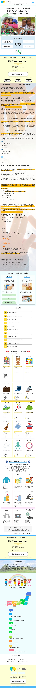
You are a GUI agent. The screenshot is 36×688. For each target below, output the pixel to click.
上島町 (26, 568)
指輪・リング (28, 454)
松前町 (11, 569)
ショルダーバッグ (6, 397)
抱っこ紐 (16, 456)
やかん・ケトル (28, 434)
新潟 (15, 625)
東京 (11, 620)
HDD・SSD (16, 396)
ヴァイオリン (5, 433)
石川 (11, 629)
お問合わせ (21, 673)
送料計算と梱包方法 (11, 659)
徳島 (13, 643)
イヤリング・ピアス (28, 455)
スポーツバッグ (6, 396)
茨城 (17, 620)
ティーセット (5, 454)
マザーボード (16, 398)
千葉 (15, 620)
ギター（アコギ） (6, 432)
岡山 (19, 647)
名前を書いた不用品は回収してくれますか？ (14, 316)
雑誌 (4, 367)
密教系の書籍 (5, 375)
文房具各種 (5, 413)
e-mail (16, 53)
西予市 (18, 568)
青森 (11, 616)
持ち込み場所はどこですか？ (12, 336)
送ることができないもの (23, 661)
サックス (5, 434)
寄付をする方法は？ (22, 658)
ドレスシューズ (17, 434)
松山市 (6, 566)
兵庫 (13, 638)
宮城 (21, 616)
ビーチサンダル (17, 435)
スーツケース (5, 398)
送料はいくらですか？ (10, 326)
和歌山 (21, 638)
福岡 (11, 651)
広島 (17, 647)
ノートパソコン (17, 395)
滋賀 (17, 638)
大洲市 (6, 568)
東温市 (22, 568)
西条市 (27, 566)
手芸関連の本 (5, 378)
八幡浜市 (18, 566)
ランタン (27, 417)
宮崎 (21, 651)
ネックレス (27, 456)
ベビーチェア (16, 455)
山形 (15, 616)
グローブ (16, 418)
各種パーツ (16, 399)
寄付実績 (9, 663)
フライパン (27, 433)
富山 (15, 629)
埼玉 (13, 620)
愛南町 (6, 571)
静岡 (13, 634)
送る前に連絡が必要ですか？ (12, 346)
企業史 (4, 373)
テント (27, 413)
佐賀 (13, 651)
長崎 (15, 651)
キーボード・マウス (17, 397)
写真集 (4, 368)
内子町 (18, 569)
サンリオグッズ (17, 368)
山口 (13, 647)
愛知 (11, 634)
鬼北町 (30, 569)
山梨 (11, 625)
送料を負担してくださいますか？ (12, 329)
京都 (15, 638)
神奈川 (23, 620)
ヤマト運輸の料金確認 (9, 298)
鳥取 (15, 647)
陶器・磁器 (5, 453)
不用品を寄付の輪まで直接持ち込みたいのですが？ (15, 339)
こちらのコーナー (21, 77)
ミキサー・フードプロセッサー (29, 437)
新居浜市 (22, 566)
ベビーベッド (16, 454)
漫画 (4, 377)
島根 (11, 647)
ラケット (16, 413)
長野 (13, 625)
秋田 (19, 616)
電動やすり (27, 396)
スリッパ (16, 433)
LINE (20, 53)
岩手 (13, 616)
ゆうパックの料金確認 (9, 295)
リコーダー (5, 435)
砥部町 (15, 569)
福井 (13, 629)
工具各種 (27, 398)
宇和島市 (13, 566)
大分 (19, 651)
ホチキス (5, 417)
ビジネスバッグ (6, 395)
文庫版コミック (6, 376)
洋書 (4, 369)
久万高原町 (6, 569)
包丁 (26, 435)
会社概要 (20, 663)
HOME (9, 658)
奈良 (19, 638)
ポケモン (16, 369)
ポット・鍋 (27, 432)
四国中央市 (14, 568)
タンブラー (5, 456)
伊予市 (9, 568)
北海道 (11, 611)
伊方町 (22, 569)
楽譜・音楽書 (5, 374)
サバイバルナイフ (28, 418)
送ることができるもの (12, 661)
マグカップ (5, 455)
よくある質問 (28, 80)
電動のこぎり (28, 397)
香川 (11, 643)
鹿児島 (23, 651)
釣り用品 (16, 417)
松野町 (26, 569)
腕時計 (27, 453)
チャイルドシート (17, 453)
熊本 (17, 651)
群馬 (21, 620)
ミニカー (27, 369)
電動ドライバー (28, 395)
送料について (7, 80)
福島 (17, 616)
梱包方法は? (18, 80)
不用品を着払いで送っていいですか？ (13, 343)
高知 (17, 643)
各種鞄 (4, 399)
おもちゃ (27, 367)
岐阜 (15, 634)
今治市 (9, 566)
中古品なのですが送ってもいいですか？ (13, 322)
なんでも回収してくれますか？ (12, 319)
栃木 (19, 620)
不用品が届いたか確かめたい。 (12, 312)
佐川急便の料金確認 (9, 302)
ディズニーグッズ (17, 367)
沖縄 (26, 651)
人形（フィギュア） (28, 368)
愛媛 (15, 643)
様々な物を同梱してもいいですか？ (13, 333)
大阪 (11, 638)
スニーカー (16, 432)
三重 (17, 634)
